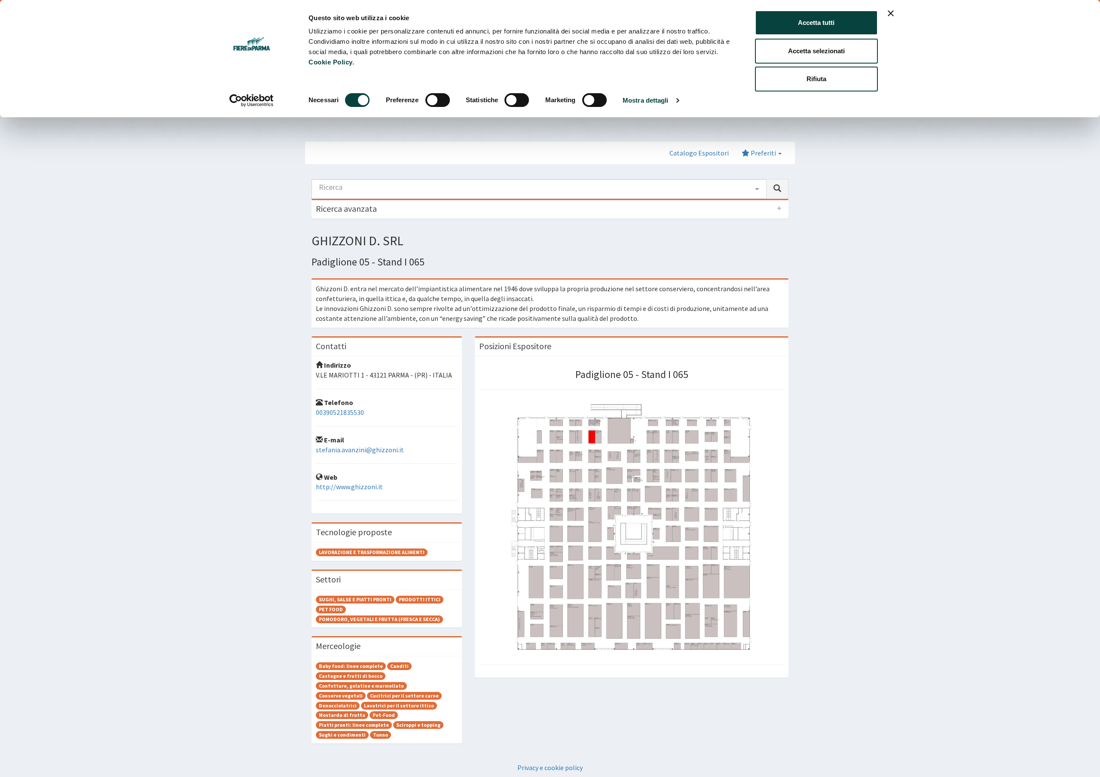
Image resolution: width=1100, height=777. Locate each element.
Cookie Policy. (331, 62)
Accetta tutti (816, 22)
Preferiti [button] (763, 153)
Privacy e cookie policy (550, 767)
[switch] (437, 100)
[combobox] (539, 189)
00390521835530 (340, 412)
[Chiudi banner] (891, 13)
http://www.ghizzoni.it (349, 486)
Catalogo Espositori (699, 153)
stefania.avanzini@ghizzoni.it (360, 449)
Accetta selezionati (816, 51)
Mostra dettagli (646, 100)
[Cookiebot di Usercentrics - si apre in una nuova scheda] (251, 100)
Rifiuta (816, 78)
